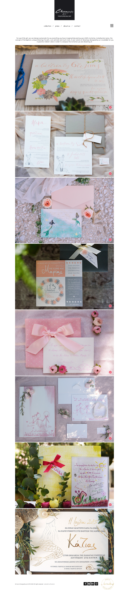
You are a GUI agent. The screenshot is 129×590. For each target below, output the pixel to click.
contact (77, 26)
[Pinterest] (89, 583)
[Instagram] (96, 583)
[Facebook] (85, 583)
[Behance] (92, 583)
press (57, 26)
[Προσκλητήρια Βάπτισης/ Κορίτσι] (111, 25)
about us (66, 26)
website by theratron (49, 584)
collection (47, 26)
